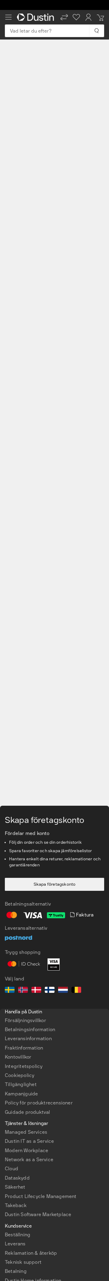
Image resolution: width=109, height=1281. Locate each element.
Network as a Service (29, 1159)
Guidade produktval (27, 1112)
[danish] (36, 990)
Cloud (11, 1168)
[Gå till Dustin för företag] (36, 17)
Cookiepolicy (19, 1075)
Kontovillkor (18, 1057)
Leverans (15, 1244)
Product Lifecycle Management (41, 1196)
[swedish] (10, 990)
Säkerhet (15, 1187)
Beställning (17, 1235)
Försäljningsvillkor (25, 1020)
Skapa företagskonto (55, 884)
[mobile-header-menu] (8, 17)
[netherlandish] (63, 990)
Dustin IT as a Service (29, 1141)
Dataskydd (17, 1178)
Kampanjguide (21, 1094)
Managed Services (26, 1132)
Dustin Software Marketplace (38, 1214)
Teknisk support (23, 1262)
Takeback (16, 1205)
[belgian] (76, 990)
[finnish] (49, 990)
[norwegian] (23, 990)
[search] (96, 31)
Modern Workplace (26, 1150)
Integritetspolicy (23, 1066)
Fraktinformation (24, 1048)
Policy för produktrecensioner (39, 1103)
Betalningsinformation (30, 1029)
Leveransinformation (28, 1038)
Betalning (16, 1271)
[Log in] (88, 17)
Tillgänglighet (21, 1084)
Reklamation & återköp (31, 1253)
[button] (64, 17)
